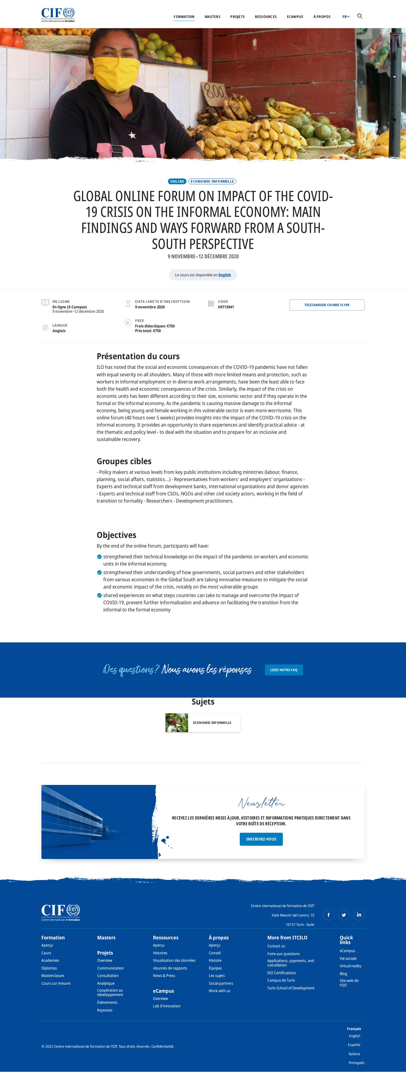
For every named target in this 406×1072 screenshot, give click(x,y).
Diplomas (49, 968)
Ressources (266, 16)
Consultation (107, 975)
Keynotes (104, 1010)
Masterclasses (52, 975)
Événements (107, 1002)
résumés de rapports (170, 968)
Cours (46, 952)
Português (357, 1062)
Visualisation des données (174, 960)
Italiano (354, 1053)
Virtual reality (350, 965)
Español (354, 1044)
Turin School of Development (291, 987)
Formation (184, 16)
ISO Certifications (281, 972)
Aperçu (47, 945)
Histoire (215, 960)
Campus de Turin (281, 980)
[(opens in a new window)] (328, 915)
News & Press (164, 975)
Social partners (221, 983)
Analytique (106, 983)
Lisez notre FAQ (284, 670)
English (224, 274)
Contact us (276, 945)
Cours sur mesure (55, 983)
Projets (237, 16)
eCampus (295, 16)
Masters (212, 16)
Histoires (160, 952)
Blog (343, 973)
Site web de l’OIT (349, 982)
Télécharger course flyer (326, 305)
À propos (322, 16)
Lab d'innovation (167, 1005)
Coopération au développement (110, 992)
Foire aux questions (283, 953)
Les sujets (217, 975)
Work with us (219, 990)
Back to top (393, 1064)
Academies (50, 960)
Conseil (215, 952)
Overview (104, 960)
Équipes (215, 968)
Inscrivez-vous (261, 839)
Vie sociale (348, 958)
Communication (110, 968)
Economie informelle (212, 181)
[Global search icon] (360, 16)
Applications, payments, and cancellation (290, 963)
